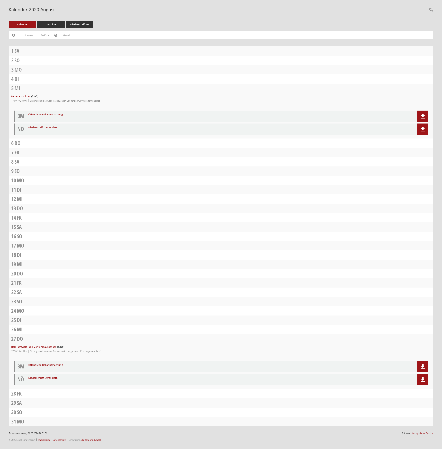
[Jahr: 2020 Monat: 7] (13, 35)
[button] (422, 116)
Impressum (44, 439)
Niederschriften (79, 24)
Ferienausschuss (21, 96)
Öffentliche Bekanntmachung (45, 114)
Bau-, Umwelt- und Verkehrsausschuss (33, 346)
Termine (51, 24)
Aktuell (66, 35)
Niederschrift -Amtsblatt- (43, 127)
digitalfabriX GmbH (91, 439)
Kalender (22, 24)
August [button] (29, 35)
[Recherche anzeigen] (430, 10)
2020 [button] (44, 35)
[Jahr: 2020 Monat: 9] (56, 35)
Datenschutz (59, 439)
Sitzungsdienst (422, 433)
